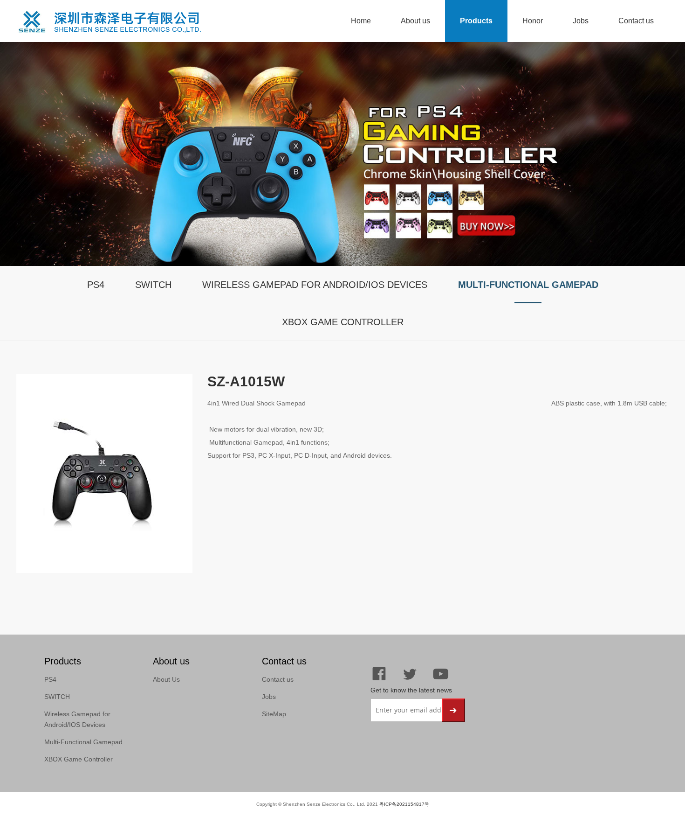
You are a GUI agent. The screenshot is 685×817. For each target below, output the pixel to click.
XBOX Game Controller (343, 322)
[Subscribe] (453, 710)
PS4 (95, 284)
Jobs (581, 21)
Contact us (636, 21)
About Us (166, 679)
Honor (532, 21)
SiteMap (274, 714)
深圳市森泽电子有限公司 (131, 22)
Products (476, 21)
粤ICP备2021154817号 (404, 804)
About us (415, 21)
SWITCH (153, 284)
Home (361, 21)
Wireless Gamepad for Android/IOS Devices (314, 284)
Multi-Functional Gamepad (528, 284)
